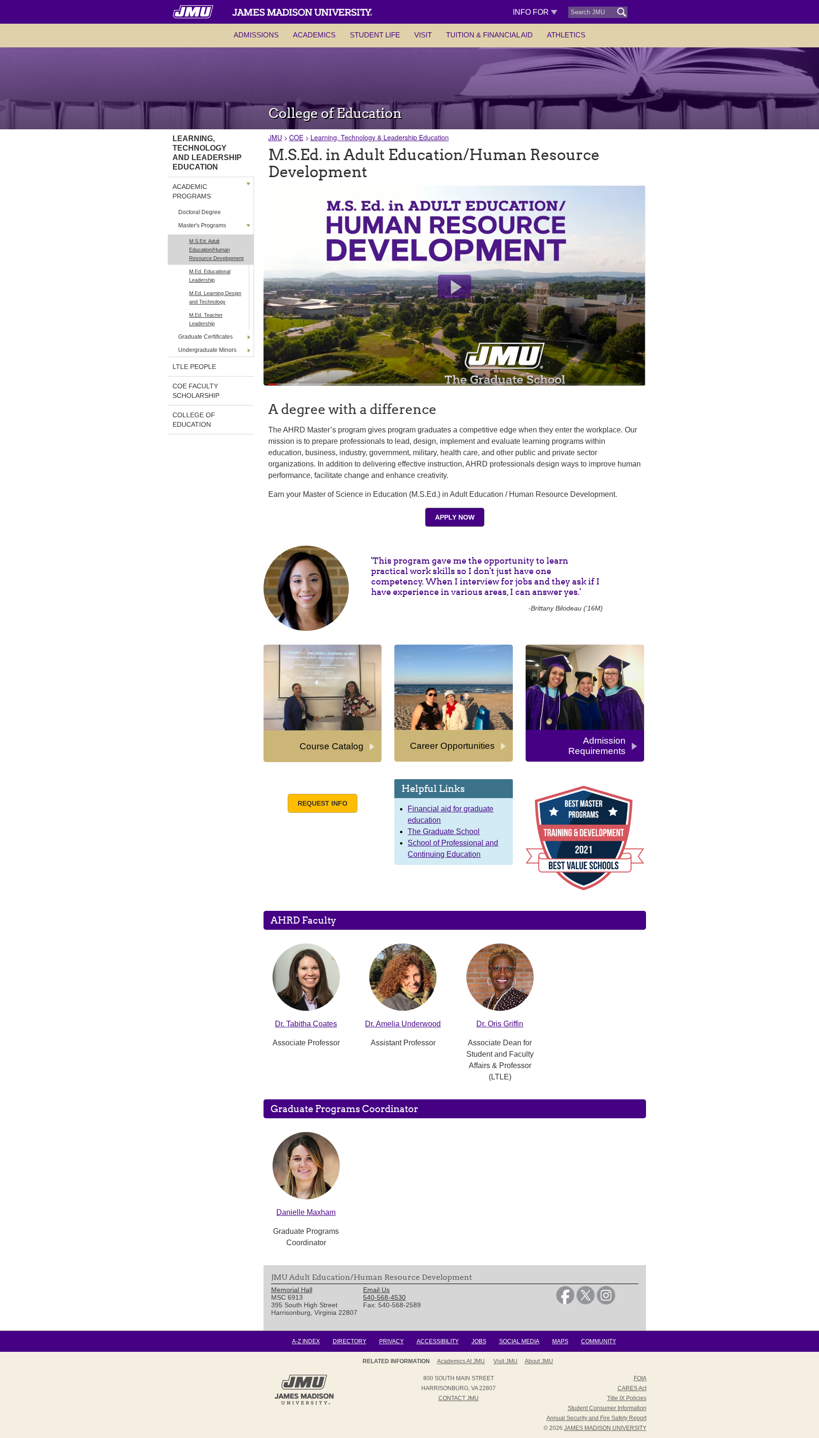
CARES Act (632, 1388)
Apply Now (454, 517)
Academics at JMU (461, 1361)
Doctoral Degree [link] (199, 212)
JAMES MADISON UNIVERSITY (605, 1428)
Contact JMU (458, 1398)
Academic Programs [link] (192, 191)
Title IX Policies (626, 1398)
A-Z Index (306, 1341)
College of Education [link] (194, 419)
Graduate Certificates (205, 336)
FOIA (640, 1378)
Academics (314, 35)
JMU (275, 137)
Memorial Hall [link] (291, 1290)
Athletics (566, 35)
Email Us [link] (376, 1290)
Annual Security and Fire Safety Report (596, 1418)
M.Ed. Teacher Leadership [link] (206, 319)
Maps (560, 1341)
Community (598, 1341)
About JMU (539, 1361)
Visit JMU (505, 1361)
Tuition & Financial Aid (489, 35)
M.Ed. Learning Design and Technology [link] (215, 297)
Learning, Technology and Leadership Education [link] (207, 153)
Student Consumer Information (607, 1408)
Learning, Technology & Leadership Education (379, 137)
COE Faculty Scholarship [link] (196, 390)
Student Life (375, 35)
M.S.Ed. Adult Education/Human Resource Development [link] (216, 249)
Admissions (256, 35)
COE (296, 137)
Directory (349, 1341)
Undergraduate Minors (207, 350)
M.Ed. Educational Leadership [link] (209, 276)
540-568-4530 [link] (384, 1297)
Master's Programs (202, 225)
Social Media (519, 1341)
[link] (565, 1302)
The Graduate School (444, 831)
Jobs (479, 1341)
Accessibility (438, 1341)
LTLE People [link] (194, 366)
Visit (423, 35)
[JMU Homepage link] (304, 1403)
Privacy (391, 1341)
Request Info (322, 803)
